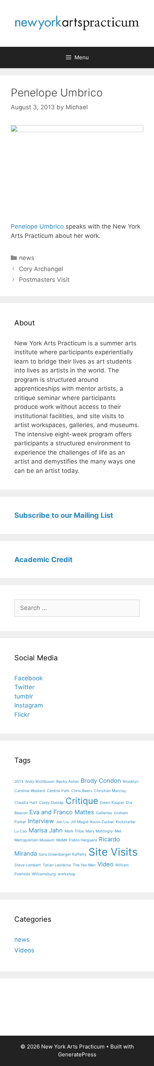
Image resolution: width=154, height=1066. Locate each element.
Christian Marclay (110, 791)
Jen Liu (62, 822)
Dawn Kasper (112, 802)
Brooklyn (131, 781)
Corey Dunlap (51, 802)
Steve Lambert (27, 865)
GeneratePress (77, 1054)
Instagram (28, 705)
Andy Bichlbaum (39, 781)
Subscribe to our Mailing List (63, 515)
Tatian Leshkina (57, 865)
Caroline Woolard (29, 791)
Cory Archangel (41, 268)
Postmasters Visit (44, 279)
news (26, 257)
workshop (67, 874)
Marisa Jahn (46, 830)
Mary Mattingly (99, 831)
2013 (18, 781)
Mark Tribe (74, 831)
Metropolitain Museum (34, 840)
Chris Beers (81, 791)
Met (118, 831)
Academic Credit (43, 559)
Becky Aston (67, 781)
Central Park (58, 791)
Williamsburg (44, 874)
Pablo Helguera (83, 840)
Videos (24, 950)
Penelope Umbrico (37, 226)
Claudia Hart (25, 802)
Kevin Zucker (102, 822)
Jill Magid (79, 822)
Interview (41, 821)
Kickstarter (126, 822)
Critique (82, 801)
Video (105, 864)
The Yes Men (84, 865)
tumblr (23, 696)
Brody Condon (101, 780)
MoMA (61, 840)
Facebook (28, 678)
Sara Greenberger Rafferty (63, 854)
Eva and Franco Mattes (61, 812)
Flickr (21, 714)
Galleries (104, 813)
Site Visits (113, 852)
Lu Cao (20, 831)
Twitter (24, 687)
